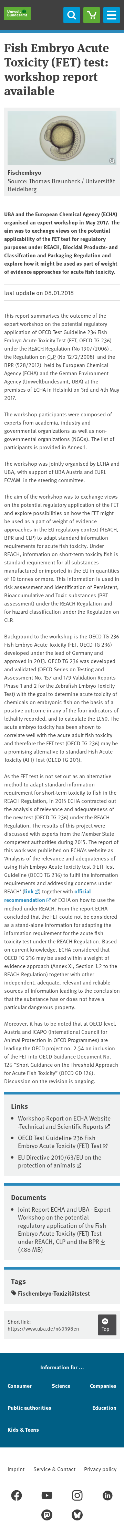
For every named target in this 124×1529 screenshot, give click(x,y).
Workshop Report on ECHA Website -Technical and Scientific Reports (64, 1122)
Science (61, 1386)
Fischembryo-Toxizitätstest (54, 1293)
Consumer (20, 1386)
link (28, 891)
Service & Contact (54, 1468)
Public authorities (29, 1407)
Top (106, 1328)
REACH (36, 348)
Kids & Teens (23, 1429)
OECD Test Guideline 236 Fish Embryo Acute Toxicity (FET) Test (60, 1141)
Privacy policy (100, 1468)
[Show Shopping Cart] (91, 15)
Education (104, 1407)
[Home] (17, 13)
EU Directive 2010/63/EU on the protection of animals (59, 1161)
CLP (51, 356)
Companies (103, 1386)
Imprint (16, 1468)
